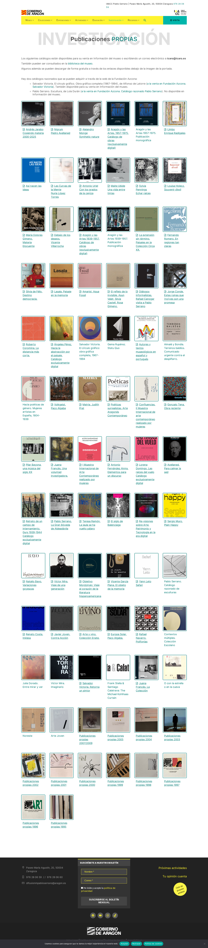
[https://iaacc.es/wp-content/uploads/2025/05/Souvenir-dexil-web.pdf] (174, 170)
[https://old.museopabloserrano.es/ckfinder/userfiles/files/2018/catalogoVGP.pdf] (118, 565)
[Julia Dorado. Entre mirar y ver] (33, 667)
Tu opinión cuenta (175, 876)
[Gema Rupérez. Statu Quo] (118, 328)
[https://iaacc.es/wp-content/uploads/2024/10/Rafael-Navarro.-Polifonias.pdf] (146, 618)
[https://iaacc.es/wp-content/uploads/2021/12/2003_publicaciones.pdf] (174, 720)
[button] (144, 20)
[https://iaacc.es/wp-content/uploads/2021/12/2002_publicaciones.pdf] (33, 765)
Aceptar (124, 943)
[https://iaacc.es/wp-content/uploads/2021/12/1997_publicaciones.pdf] (174, 765)
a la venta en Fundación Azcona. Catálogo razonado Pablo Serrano (122, 91)
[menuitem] (29, 20)
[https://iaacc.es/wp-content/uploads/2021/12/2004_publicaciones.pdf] (146, 720)
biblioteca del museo (80, 63)
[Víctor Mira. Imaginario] (61, 667)
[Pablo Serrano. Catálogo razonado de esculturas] (174, 565)
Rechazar (136, 943)
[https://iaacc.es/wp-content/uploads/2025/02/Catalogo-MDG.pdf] (33, 219)
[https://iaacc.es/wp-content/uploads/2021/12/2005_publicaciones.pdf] (118, 720)
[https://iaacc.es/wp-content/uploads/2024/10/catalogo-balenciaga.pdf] (118, 505)
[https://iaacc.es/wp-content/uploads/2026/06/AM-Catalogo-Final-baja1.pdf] (90, 113)
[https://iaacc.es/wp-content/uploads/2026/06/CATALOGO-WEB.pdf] (33, 113)
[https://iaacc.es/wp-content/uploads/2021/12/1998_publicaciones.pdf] (146, 765)
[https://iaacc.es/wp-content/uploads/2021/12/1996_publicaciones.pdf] (33, 807)
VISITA (176, 20)
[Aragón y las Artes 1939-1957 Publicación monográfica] (118, 219)
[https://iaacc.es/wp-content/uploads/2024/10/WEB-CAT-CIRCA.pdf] (146, 219)
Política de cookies (153, 943)
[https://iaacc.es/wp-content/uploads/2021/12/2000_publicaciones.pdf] (90, 765)
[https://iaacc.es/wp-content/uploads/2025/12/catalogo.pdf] (174, 113)
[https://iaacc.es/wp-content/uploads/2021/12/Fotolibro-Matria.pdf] (90, 388)
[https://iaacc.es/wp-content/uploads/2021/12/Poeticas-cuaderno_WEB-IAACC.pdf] (118, 388)
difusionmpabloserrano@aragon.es (46, 883)
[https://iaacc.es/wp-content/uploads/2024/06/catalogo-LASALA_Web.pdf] (61, 275)
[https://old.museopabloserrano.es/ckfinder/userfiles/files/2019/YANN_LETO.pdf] (146, 565)
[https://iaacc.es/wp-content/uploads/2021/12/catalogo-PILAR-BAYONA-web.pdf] (33, 449)
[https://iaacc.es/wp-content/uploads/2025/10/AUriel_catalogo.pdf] (90, 170)
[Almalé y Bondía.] (174, 328)
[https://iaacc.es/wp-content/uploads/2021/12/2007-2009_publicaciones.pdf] (90, 720)
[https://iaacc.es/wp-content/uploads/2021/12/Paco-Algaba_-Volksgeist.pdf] (61, 388)
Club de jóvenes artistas (180, 889)
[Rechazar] (204, 943)
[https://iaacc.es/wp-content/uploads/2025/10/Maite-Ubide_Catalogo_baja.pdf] (118, 170)
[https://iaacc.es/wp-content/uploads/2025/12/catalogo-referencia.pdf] (33, 170)
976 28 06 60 (54, 877)
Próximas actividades (173, 868)
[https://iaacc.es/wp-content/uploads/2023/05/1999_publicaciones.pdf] (118, 765)
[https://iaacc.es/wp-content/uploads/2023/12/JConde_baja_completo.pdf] (174, 275)
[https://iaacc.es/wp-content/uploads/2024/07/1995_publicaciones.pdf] (61, 807)
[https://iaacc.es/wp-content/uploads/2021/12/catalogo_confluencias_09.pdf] (146, 388)
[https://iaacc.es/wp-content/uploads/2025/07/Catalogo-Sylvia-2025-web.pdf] (146, 170)
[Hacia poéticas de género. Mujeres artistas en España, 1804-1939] (33, 388)
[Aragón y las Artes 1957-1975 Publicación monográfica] (146, 113)
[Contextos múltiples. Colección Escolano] (174, 618)
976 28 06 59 (34, 877)
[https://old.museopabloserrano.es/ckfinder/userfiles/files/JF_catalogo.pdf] (146, 667)
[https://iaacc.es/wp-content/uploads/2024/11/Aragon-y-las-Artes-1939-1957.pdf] (90, 219)
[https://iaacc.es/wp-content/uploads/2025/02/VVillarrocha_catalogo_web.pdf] (61, 219)
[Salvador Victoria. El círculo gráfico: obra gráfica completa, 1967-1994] (90, 328)
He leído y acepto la (98, 889)
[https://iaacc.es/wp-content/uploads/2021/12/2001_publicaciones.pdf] (61, 765)
